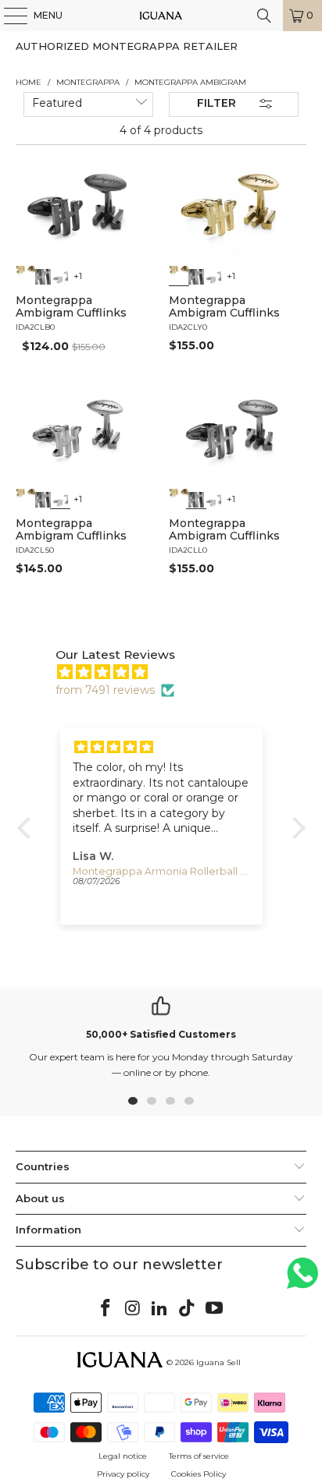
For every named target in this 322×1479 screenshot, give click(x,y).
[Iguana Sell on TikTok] (187, 1309)
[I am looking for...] (264, 15)
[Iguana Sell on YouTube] (215, 1309)
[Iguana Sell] (161, 15)
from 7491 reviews (105, 690)
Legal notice (122, 1456)
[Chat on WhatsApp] (302, 1280)
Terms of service (199, 1456)
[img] (169, 672)
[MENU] (8, 15)
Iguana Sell (218, 1362)
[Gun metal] (43, 275)
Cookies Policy (198, 1474)
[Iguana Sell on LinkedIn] (160, 1309)
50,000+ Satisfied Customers (161, 1034)
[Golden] (25, 275)
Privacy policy (123, 1474)
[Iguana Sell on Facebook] (106, 1309)
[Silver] (61, 275)
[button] (27, 828)
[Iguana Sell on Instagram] (133, 1309)
